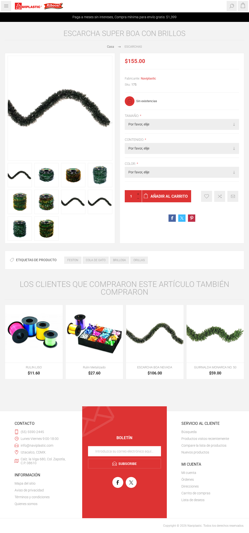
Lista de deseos (193, 500)
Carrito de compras (195, 493)
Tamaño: (132, 116)
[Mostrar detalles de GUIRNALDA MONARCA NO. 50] (215, 334)
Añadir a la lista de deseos (206, 196)
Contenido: (135, 140)
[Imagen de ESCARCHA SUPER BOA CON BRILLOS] (20, 175)
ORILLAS (139, 260)
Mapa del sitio (25, 483)
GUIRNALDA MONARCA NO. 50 (215, 367)
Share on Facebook (172, 218)
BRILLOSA (119, 260)
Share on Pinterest (191, 218)
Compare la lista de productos (203, 445)
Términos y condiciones (32, 497)
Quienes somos (26, 504)
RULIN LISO (34, 367)
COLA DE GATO (96, 260)
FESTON (72, 260)
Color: (131, 164)
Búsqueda (189, 432)
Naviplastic (148, 78)
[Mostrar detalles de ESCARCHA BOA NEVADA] (155, 334)
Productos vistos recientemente (205, 439)
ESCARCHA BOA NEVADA (154, 367)
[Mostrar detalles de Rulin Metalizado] (94, 334)
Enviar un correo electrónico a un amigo (232, 196)
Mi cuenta (188, 473)
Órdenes (187, 479)
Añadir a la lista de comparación (219, 196)
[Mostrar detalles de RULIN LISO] (34, 334)
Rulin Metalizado (94, 367)
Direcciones (190, 486)
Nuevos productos (195, 452)
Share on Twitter (182, 218)
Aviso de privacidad (29, 490)
